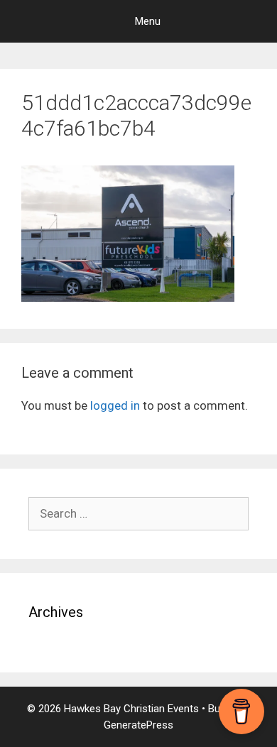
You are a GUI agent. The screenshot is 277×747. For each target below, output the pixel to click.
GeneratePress (138, 725)
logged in (115, 405)
